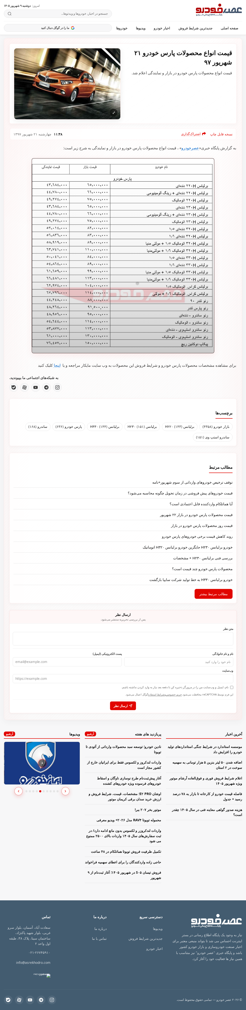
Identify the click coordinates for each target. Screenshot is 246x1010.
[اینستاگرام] (57, 387)
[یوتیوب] (35, 387)
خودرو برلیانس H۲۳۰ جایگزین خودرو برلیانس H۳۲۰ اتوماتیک (188, 547)
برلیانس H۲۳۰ (142, 426)
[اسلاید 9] (54, 791)
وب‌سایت (227, 670)
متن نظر (228, 629)
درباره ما (100, 928)
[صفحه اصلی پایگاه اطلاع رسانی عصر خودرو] (219, 10)
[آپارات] (24, 387)
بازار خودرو (216, 426)
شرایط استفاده (156, 694)
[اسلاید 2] (30, 791)
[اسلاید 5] (40, 791)
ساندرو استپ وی (212, 437)
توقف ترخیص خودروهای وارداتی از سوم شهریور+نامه (192, 482)
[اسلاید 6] (44, 791)
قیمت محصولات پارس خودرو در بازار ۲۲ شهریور (196, 514)
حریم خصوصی (174, 694)
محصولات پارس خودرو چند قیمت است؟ (202, 568)
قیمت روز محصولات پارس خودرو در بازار (202, 525)
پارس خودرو (68, 426)
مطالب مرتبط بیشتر (213, 594)
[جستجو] (9, 14)
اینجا (57, 365)
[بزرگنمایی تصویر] (67, 84)
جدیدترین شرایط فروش (195, 28)
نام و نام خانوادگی (222, 654)
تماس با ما (99, 938)
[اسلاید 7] (47, 791)
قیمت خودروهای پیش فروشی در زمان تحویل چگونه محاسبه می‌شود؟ (180, 493)
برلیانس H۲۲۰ (179, 426)
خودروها (122, 28)
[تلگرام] (46, 387)
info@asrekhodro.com (33, 962)
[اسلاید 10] (57, 791)
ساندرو (37, 426)
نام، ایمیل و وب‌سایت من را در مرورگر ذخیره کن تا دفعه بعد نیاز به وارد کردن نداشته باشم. (175, 687)
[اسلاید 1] (26, 791)
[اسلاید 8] (50, 791)
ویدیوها (141, 28)
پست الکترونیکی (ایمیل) (107, 654)
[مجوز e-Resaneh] (39, 976)
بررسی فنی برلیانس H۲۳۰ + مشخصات (203, 558)
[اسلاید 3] (33, 791)
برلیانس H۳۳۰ (104, 426)
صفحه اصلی (229, 28)
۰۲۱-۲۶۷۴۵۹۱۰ (39, 952)
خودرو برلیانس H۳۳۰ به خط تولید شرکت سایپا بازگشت (191, 579)
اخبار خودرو (162, 28)
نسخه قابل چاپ (221, 134)
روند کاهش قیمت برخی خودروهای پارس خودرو (197, 536)
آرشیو (90, 734)
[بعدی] (66, 791)
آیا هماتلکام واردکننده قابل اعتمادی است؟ (201, 503)
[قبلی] (18, 791)
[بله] (13, 387)
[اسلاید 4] (37, 791)
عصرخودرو (190, 148)
